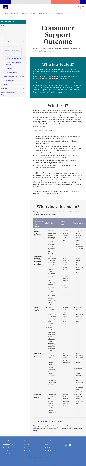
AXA (46, 454)
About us (26, 444)
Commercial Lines (8, 444)
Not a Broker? (5, 2)
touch (35, 430)
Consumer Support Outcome (58, 13)
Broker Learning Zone (72, 2)
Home (6, 13)
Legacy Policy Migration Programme (8, 94)
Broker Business (57, 2)
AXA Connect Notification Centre (32, 457)
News (25, 454)
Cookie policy (40, 464)
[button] (83, 7)
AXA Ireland (48, 451)
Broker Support (14, 13)
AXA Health (47, 447)
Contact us (27, 447)
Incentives (6, 84)
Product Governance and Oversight (14, 76)
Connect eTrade (7, 451)
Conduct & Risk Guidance (28, 13)
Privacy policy (48, 464)
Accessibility (33, 464)
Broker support (6, 22)
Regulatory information (59, 464)
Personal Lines (7, 447)
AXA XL (46, 457)
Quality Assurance (9, 80)
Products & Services (11, 72)
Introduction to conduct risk (12, 46)
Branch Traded (7, 454)
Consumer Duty (42, 13)
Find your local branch (30, 451)
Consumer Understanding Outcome (13, 63)
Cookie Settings (25, 464)
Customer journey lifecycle (11, 50)
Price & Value (9, 68)
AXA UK (46, 444)
